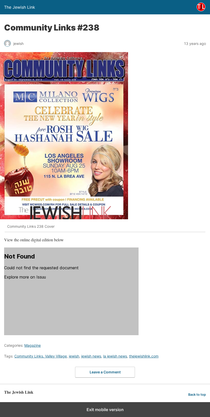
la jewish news (115, 356)
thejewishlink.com (144, 356)
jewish (74, 356)
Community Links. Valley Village (40, 356)
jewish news (91, 356)
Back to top (197, 394)
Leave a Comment (105, 372)
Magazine (32, 345)
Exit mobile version (105, 409)
